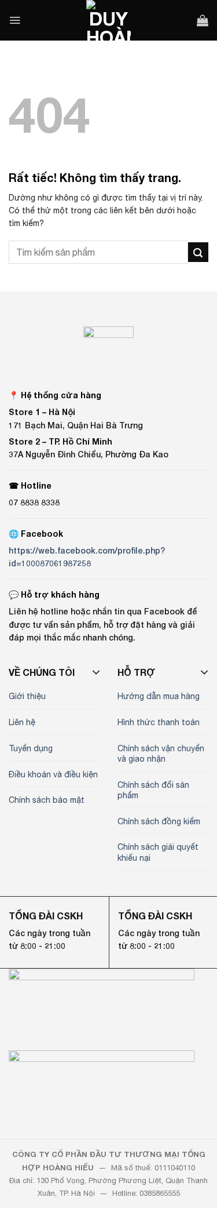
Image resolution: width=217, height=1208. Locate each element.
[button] (15, 20)
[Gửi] (198, 252)
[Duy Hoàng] (108, 20)
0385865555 (159, 1193)
